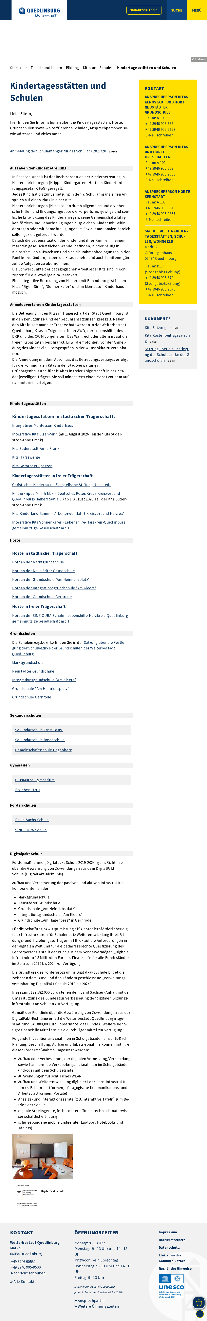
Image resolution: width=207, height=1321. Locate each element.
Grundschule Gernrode (31, 697)
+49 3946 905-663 (159, 168)
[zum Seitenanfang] (200, 1314)
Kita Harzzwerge (26, 457)
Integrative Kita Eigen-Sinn (35, 434)
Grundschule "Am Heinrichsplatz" (41, 688)
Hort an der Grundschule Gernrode (42, 596)
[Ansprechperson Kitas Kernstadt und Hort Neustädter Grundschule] (168, 116)
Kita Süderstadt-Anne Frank (35, 448)
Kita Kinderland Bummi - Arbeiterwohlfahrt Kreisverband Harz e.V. (68, 513)
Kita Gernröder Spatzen (32, 465)
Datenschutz (169, 1247)
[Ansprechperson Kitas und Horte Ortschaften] (168, 163)
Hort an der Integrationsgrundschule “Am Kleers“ (54, 587)
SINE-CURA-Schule (31, 829)
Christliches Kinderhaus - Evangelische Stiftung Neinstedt (61, 484)
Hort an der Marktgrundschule (38, 562)
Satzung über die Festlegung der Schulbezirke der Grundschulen (168, 354)
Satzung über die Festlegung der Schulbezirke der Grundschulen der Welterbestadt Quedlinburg (69, 648)
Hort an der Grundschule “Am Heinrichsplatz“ (51, 579)
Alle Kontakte (25, 1281)
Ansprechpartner (92, 1300)
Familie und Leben (46, 67)
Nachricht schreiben (28, 1273)
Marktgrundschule (27, 662)
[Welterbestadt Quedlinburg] (39, 1258)
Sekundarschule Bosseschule (40, 739)
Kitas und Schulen (98, 67)
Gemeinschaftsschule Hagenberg (43, 749)
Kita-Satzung (156, 327)
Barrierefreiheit (172, 1240)
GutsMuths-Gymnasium (35, 779)
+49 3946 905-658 (159, 123)
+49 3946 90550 (23, 1261)
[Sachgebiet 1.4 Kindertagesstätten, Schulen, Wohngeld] (168, 263)
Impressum (168, 1232)
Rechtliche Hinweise (175, 1268)
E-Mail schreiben (159, 135)
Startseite (18, 67)
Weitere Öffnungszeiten (98, 1306)
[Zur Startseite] (39, 12)
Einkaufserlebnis (143, 10)
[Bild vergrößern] (42, 1156)
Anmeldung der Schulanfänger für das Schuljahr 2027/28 (58, 151)
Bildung (72, 67)
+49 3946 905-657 (159, 207)
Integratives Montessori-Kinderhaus (42, 425)
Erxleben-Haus (27, 789)
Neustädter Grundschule (33, 671)
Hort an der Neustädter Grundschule (43, 570)
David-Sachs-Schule (32, 819)
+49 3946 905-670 (159, 277)
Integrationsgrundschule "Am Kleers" (44, 679)
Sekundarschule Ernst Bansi (39, 729)
